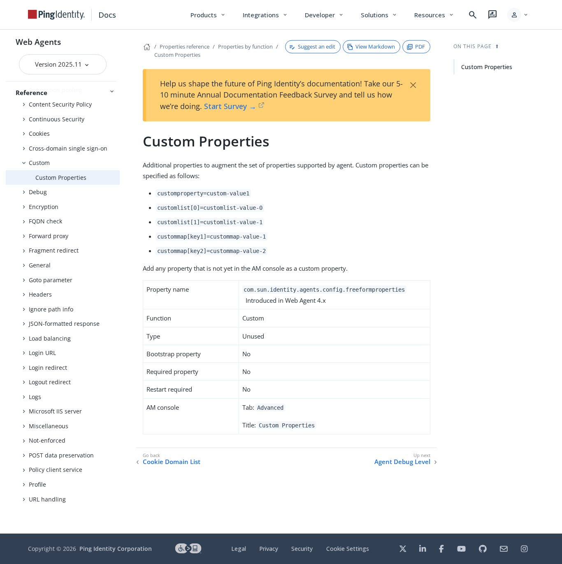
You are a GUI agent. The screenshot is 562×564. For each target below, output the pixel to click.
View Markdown (375, 46)
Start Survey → (230, 106)
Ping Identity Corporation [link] (115, 548)
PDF (420, 46)
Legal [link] (238, 548)
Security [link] (302, 548)
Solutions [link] (379, 15)
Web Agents (38, 42)
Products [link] (208, 15)
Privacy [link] (268, 548)
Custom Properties (60, 177)
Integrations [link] (265, 15)
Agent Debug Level (402, 462)
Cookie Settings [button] (347, 548)
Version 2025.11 (59, 64)
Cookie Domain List (171, 462)
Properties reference (184, 46)
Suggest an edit (316, 46)
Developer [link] (324, 15)
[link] (56, 15)
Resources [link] (434, 15)
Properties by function (245, 46)
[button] (518, 14)
